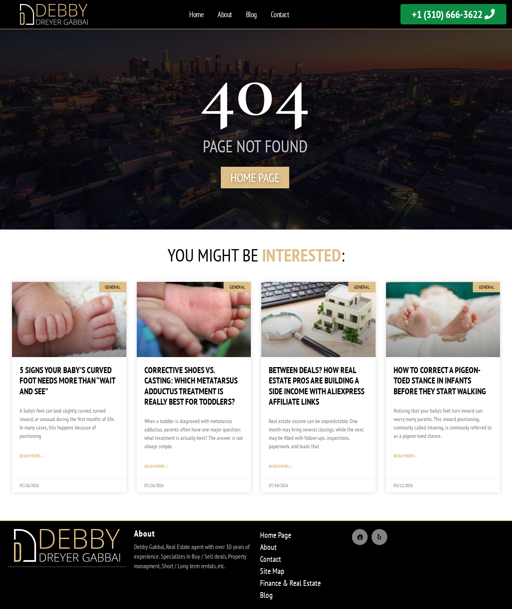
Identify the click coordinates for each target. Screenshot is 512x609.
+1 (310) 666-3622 (448, 14)
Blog (251, 14)
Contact (280, 14)
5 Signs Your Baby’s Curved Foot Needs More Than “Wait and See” (67, 380)
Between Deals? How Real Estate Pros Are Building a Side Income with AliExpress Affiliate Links (316, 386)
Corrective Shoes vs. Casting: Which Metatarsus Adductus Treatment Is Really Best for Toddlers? (191, 386)
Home (196, 14)
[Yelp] (379, 537)
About (225, 14)
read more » (31, 456)
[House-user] (360, 537)
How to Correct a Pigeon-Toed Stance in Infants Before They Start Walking (440, 380)
